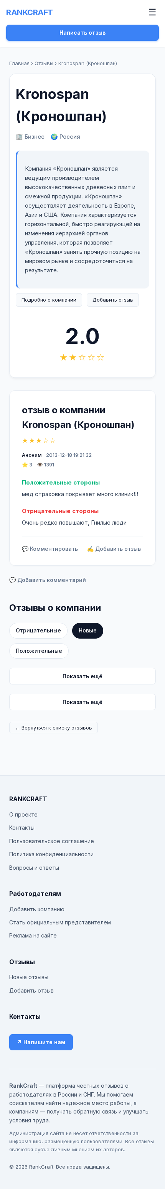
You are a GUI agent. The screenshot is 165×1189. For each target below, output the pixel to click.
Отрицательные (38, 630)
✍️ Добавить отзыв (114, 548)
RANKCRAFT (29, 12)
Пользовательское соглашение (51, 841)
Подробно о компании (48, 300)
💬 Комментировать (50, 548)
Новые (88, 630)
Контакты (22, 827)
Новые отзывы (28, 977)
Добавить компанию (36, 909)
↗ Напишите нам (41, 1042)
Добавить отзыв (112, 300)
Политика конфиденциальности (51, 854)
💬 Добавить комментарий (47, 580)
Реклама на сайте (33, 935)
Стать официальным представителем (60, 922)
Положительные (39, 650)
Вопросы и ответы (34, 867)
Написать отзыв (82, 32)
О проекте (23, 814)
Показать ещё (82, 676)
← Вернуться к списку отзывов (53, 727)
